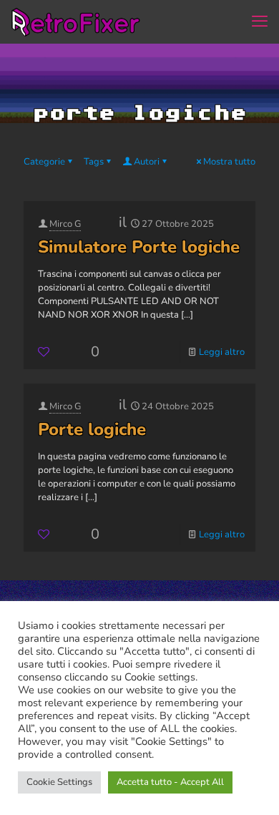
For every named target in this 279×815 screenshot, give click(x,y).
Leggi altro (222, 352)
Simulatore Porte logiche (139, 246)
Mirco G (65, 224)
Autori (147, 161)
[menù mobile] (260, 21)
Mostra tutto (229, 161)
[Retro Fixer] (77, 21)
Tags (94, 161)
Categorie (44, 161)
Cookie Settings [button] (59, 782)
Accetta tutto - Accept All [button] (170, 782)
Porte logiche (92, 429)
